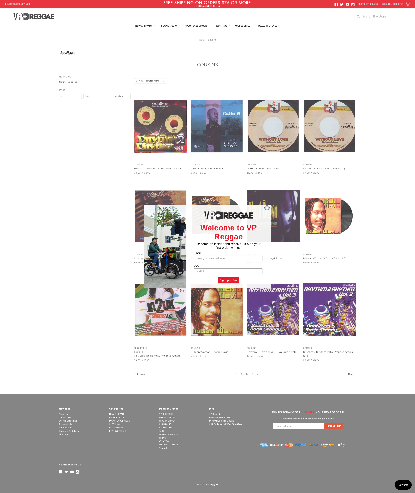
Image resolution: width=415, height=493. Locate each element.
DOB (197, 265)
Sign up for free (228, 280)
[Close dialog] (267, 207)
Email (197, 253)
